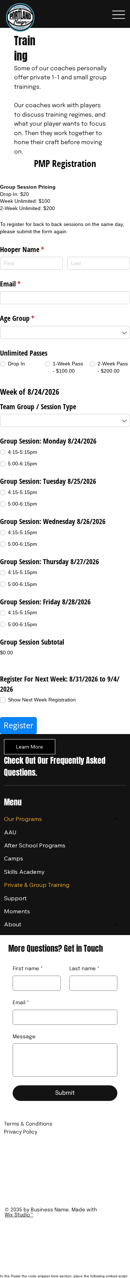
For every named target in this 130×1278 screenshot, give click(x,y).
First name (28, 968)
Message (24, 1036)
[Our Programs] (117, 818)
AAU (10, 832)
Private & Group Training (36, 884)
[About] (117, 924)
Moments (17, 911)
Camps (13, 858)
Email (21, 1002)
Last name (84, 968)
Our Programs (23, 818)
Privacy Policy (20, 1132)
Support (15, 898)
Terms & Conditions (28, 1124)
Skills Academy (24, 871)
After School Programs (34, 845)
